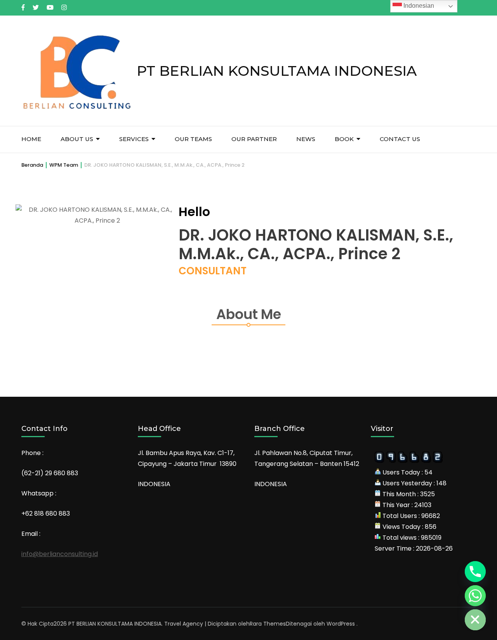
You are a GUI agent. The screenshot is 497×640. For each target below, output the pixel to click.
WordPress (341, 624)
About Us (77, 139)
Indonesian (418, 5)
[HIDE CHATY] (475, 619)
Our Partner (254, 139)
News (305, 139)
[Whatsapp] (475, 595)
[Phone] (475, 571)
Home (31, 139)
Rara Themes (268, 624)
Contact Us (400, 139)
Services (134, 139)
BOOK (344, 139)
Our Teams (193, 139)
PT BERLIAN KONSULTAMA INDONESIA (277, 70)
